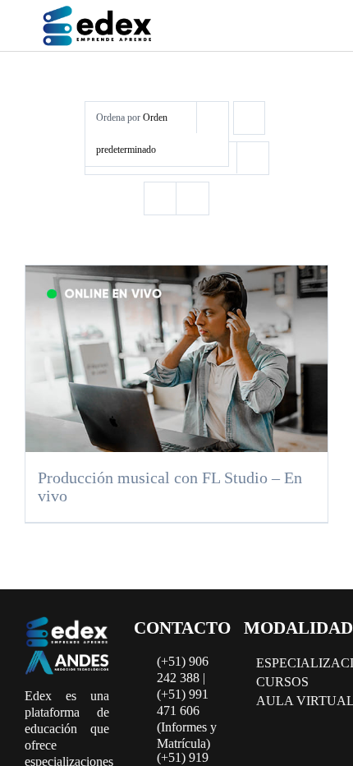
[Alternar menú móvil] (310, 28)
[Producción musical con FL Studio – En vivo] (176, 358)
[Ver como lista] (192, 198)
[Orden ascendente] (249, 118)
